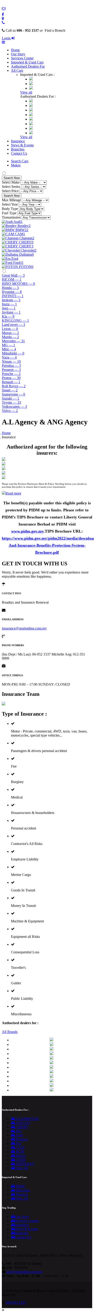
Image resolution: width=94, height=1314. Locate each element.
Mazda (10, 337)
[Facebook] (3, 14)
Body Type (10, 209)
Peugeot (11, 370)
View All (21, 1168)
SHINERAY (25, 1164)
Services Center (22, 58)
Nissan (11, 361)
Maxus (10, 333)
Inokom (11, 300)
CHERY (22, 1127)
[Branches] (3, 18)
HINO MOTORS (18, 284)
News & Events (22, 145)
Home (15, 50)
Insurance (18, 141)
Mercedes (13, 341)
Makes (16, 165)
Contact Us (19, 153)
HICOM (11, 279)
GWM (20, 1160)
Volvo (10, 411)
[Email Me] (3, 8)
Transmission (11, 217)
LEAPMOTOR (27, 1119)
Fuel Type (9, 213)
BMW (20, 1186)
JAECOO (22, 1123)
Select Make (11, 182)
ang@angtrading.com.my (24, 1272)
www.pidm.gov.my (27, 531)
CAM (19, 1147)
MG (8, 345)
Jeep (9, 308)
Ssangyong (13, 394)
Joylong (11, 312)
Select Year (10, 204)
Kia (8, 316)
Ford (19, 1135)
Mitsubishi (13, 353)
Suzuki (10, 398)
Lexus (10, 329)
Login (6, 38)
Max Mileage (11, 200)
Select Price (10, 191)
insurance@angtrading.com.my (24, 628)
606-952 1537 (16, 1302)
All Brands (10, 1032)
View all (26, 92)
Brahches (22, 1233)
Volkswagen (14, 406)
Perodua (11, 365)
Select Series (11, 187)
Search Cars (19, 161)
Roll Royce (14, 386)
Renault (11, 382)
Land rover (13, 325)
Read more (13, 493)
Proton (11, 378)
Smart (10, 390)
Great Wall (13, 275)
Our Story (18, 54)
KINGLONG (15, 320)
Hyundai (12, 292)
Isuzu (9, 304)
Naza (9, 357)
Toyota (11, 402)
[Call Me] (3, 23)
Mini (9, 349)
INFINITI (13, 296)
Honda (10, 288)
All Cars (17, 70)
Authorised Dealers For (28, 66)
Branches (17, 149)
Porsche (11, 374)
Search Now (12, 178)
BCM (19, 1151)
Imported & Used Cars (27, 62)
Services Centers (27, 1221)
